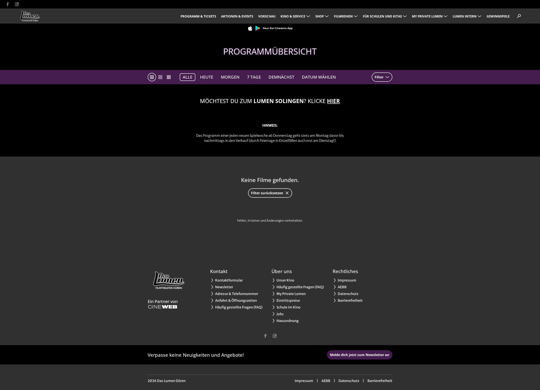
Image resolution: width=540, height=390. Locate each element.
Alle (187, 77)
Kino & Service (293, 16)
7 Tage (254, 77)
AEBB (325, 381)
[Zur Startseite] (46, 16)
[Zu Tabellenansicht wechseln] (152, 77)
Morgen (230, 77)
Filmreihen (343, 16)
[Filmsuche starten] (519, 16)
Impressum (304, 381)
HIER (333, 101)
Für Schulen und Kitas (382, 16)
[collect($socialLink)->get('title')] (7, 4)
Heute (206, 77)
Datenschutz (349, 381)
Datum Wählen (319, 77)
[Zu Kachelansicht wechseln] (169, 77)
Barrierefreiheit (379, 381)
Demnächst (281, 77)
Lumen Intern (465, 16)
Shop (319, 16)
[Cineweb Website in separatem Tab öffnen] (163, 307)
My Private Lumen (427, 16)
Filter (379, 77)
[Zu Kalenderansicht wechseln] (160, 77)
